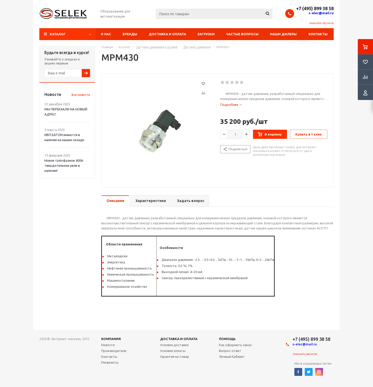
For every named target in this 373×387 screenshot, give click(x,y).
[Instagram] (319, 372)
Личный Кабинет (232, 356)
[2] (227, 82)
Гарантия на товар (174, 356)
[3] (232, 82)
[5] (242, 82)
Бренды (130, 34)
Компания (111, 339)
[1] (222, 82)
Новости (108, 345)
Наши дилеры (283, 34)
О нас (106, 34)
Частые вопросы (242, 34)
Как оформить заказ (235, 345)
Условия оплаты (172, 350)
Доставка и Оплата (178, 339)
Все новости (81, 94)
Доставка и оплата (167, 34)
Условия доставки (174, 345)
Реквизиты (109, 362)
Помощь (227, 339)
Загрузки (206, 34)
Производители (113, 350)
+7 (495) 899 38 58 (315, 8)
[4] (237, 82)
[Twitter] (309, 372)
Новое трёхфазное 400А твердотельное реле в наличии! (63, 165)
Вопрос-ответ (230, 350)
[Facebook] (298, 372)
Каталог (58, 34)
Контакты (318, 34)
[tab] (231, 104)
